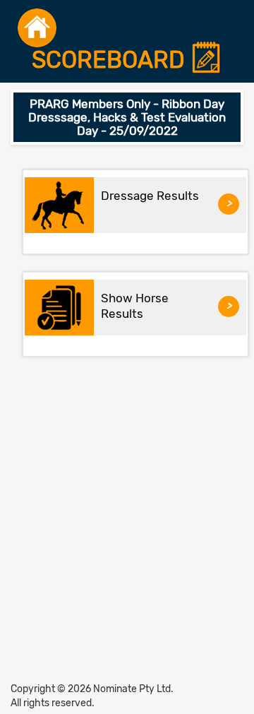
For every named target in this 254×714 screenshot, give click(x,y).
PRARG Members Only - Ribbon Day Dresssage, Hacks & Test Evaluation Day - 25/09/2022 (127, 117)
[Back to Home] (37, 27)
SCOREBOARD (111, 60)
